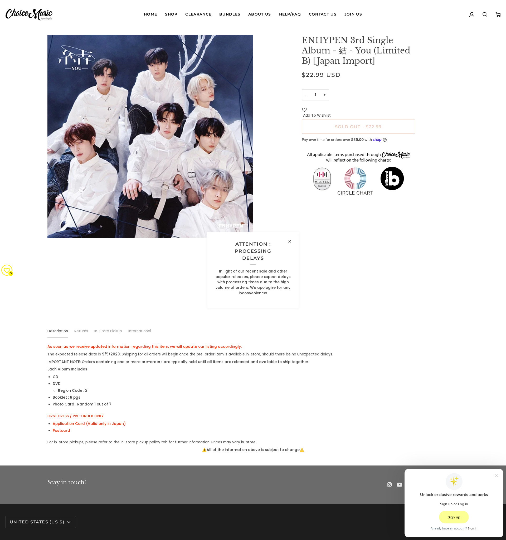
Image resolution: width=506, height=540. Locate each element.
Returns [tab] (81, 331)
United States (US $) (37, 521)
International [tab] (139, 331)
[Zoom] (57, 227)
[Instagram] (389, 484)
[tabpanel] (253, 398)
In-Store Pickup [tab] (108, 331)
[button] (171, 14)
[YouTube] (399, 484)
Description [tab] (57, 331)
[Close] (292, 241)
